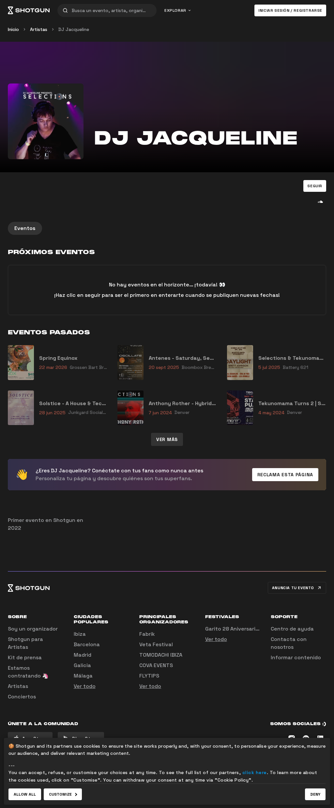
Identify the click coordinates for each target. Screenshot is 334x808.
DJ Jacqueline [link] (73, 29)
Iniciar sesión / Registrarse (290, 10)
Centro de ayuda (292, 628)
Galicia (82, 665)
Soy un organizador (33, 628)
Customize (60, 794)
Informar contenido (296, 657)
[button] (314, 186)
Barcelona (87, 644)
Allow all (25, 794)
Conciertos (22, 696)
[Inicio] (29, 10)
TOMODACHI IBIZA (160, 654)
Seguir (314, 186)
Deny (315, 794)
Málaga (83, 675)
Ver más (167, 439)
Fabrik (147, 634)
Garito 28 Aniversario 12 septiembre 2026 (258, 628)
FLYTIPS (149, 675)
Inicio (13, 29)
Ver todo (85, 686)
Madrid (82, 654)
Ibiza (80, 634)
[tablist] (167, 228)
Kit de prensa (25, 657)
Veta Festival (156, 644)
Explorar (175, 10)
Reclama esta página (285, 475)
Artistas (38, 29)
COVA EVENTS (156, 665)
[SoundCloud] (320, 201)
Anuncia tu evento (293, 587)
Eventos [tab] (25, 228)
